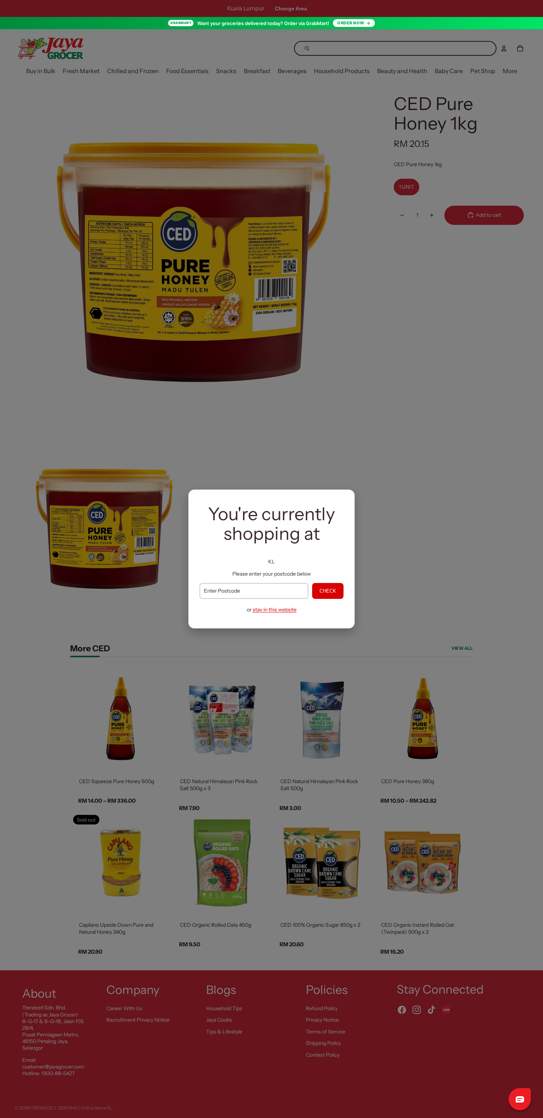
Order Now (351, 22)
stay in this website (275, 609)
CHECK (328, 591)
